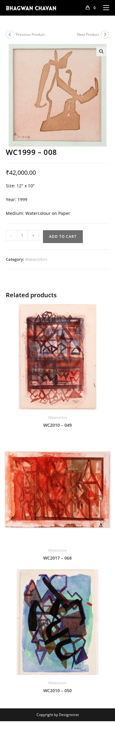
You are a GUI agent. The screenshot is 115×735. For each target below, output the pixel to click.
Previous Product (30, 34)
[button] (101, 51)
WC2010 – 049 (57, 425)
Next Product (88, 34)
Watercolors (36, 259)
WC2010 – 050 (57, 690)
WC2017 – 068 (57, 558)
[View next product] (105, 34)
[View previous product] (10, 34)
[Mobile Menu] (103, 7)
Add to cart (63, 236)
